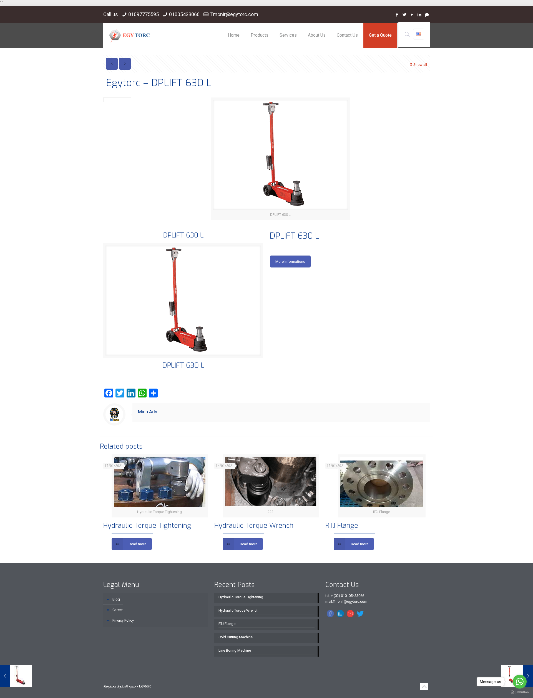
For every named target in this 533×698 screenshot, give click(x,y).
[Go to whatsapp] (520, 682)
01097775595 (143, 14)
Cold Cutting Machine (235, 637)
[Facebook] (397, 14)
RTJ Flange (341, 525)
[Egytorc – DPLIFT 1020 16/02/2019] (16, 676)
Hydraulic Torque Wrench (253, 525)
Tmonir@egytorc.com (234, 14)
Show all (420, 64)
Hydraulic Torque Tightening (147, 525)
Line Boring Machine (234, 650)
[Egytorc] (129, 35)
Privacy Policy (123, 620)
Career (117, 610)
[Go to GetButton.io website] (520, 692)
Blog (116, 599)
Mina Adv (147, 411)
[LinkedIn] (419, 14)
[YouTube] (412, 14)
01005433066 (184, 14)
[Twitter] (404, 14)
